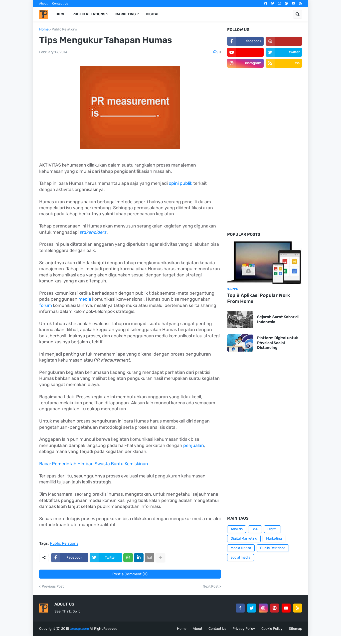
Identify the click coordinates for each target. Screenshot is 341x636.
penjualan (193, 445)
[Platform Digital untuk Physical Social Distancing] (240, 343)
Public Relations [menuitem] (88, 14)
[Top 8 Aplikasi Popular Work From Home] (264, 262)
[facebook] (265, 3)
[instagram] (279, 3)
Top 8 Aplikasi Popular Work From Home (258, 298)
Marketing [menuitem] (125, 14)
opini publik (180, 183)
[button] (297, 14)
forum (46, 305)
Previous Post (53, 586)
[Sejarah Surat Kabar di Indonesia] (240, 319)
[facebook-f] (240, 608)
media (84, 299)
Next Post (210, 586)
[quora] (284, 41)
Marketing (274, 538)
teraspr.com (79, 629)
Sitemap (295, 629)
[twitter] (272, 3)
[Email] (149, 557)
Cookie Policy (272, 629)
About (43, 3)
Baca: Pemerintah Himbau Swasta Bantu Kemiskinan (93, 463)
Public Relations (64, 29)
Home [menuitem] (60, 14)
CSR (255, 529)
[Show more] (160, 557)
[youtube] (293, 3)
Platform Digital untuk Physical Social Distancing (277, 343)
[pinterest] (286, 3)
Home (44, 29)
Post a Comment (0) (130, 574)
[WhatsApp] (128, 557)
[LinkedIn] (139, 557)
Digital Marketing (244, 538)
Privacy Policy (243, 629)
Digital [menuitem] (152, 14)
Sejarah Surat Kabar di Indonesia (278, 319)
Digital (272, 529)
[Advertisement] (264, 150)
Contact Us (60, 3)
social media (240, 557)
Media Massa (241, 548)
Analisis (237, 529)
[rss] (300, 3)
